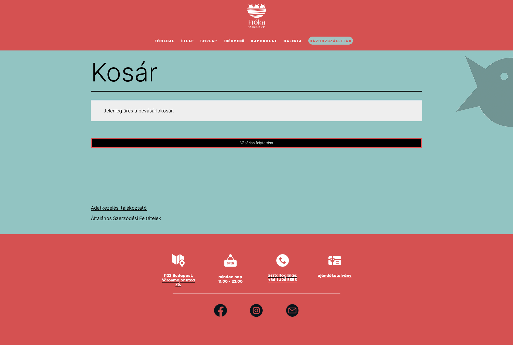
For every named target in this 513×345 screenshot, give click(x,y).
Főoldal (164, 41)
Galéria (292, 41)
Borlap (208, 41)
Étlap (187, 41)
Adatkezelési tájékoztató (119, 208)
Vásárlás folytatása (256, 142)
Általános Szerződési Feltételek (126, 218)
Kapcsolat (264, 41)
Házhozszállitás (330, 41)
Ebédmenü (234, 41)
